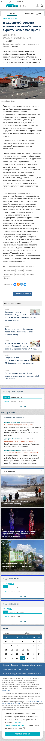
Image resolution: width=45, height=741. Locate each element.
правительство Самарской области (21, 266)
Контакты (6, 665)
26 (12, 658)
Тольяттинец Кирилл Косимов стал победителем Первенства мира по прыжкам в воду (19, 331)
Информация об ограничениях (31, 665)
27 (17, 658)
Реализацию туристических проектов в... (20, 441)
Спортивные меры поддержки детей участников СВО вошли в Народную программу (19, 360)
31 (23, 641)
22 (28, 654)
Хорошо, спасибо (22, 734)
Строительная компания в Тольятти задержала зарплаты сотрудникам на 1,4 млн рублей (22, 376)
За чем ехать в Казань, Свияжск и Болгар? (21, 453)
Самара (6, 278)
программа (30, 274)
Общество (6, 18)
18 (6, 654)
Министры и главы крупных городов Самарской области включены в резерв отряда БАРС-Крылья (22, 346)
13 (17, 650)
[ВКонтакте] (14, 284)
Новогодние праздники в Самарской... (19, 425)
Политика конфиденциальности (14, 674)
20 (17, 654)
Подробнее (6, 690)
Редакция (14, 665)
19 (12, 654)
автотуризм (19, 274)
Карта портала (28, 669)
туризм (20, 270)
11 (6, 650)
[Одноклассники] (18, 284)
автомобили (8, 274)
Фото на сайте (9, 471)
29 (28, 658)
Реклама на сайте (9, 669)
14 (23, 650)
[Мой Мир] (25, 284)
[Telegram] (21, 284)
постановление (9, 270)
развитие (29, 270)
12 (12, 650)
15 (28, 650)
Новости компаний (34, 674)
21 (23, 654)
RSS (19, 669)
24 (39, 654)
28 (6, 641)
